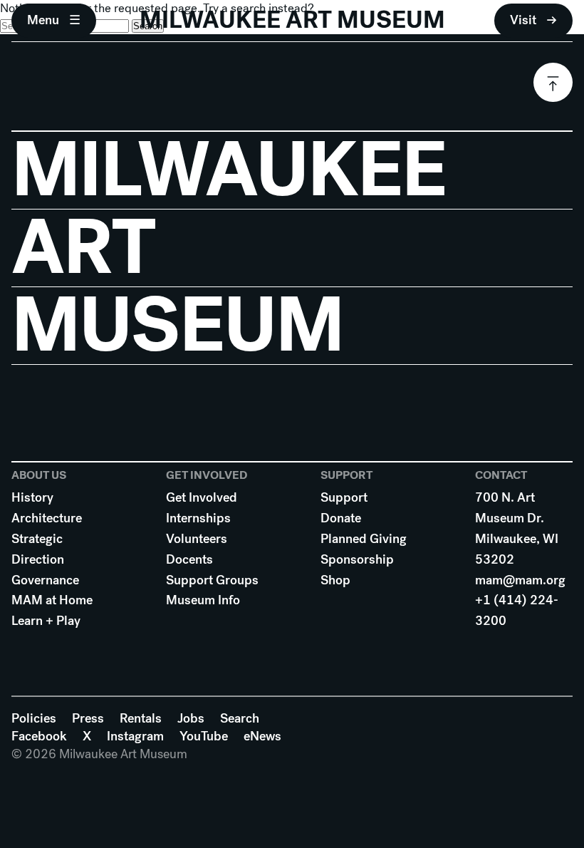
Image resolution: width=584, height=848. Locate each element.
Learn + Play (45, 620)
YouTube (203, 736)
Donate (340, 518)
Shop (335, 580)
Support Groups (212, 580)
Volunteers (196, 538)
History (32, 497)
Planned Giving (363, 538)
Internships (198, 518)
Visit (523, 20)
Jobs (190, 718)
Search (239, 718)
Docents (189, 559)
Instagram (135, 736)
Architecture (46, 518)
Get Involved (201, 497)
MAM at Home (52, 600)
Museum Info (203, 600)
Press (88, 718)
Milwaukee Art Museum (292, 20)
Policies (33, 718)
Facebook (39, 736)
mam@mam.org (520, 580)
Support (343, 497)
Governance (45, 580)
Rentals (141, 718)
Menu (43, 20)
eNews (262, 736)
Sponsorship (357, 559)
